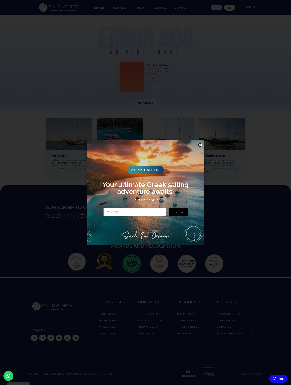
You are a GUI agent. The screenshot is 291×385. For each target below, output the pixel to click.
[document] (145, 192)
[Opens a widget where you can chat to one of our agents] (278, 379)
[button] (8, 376)
